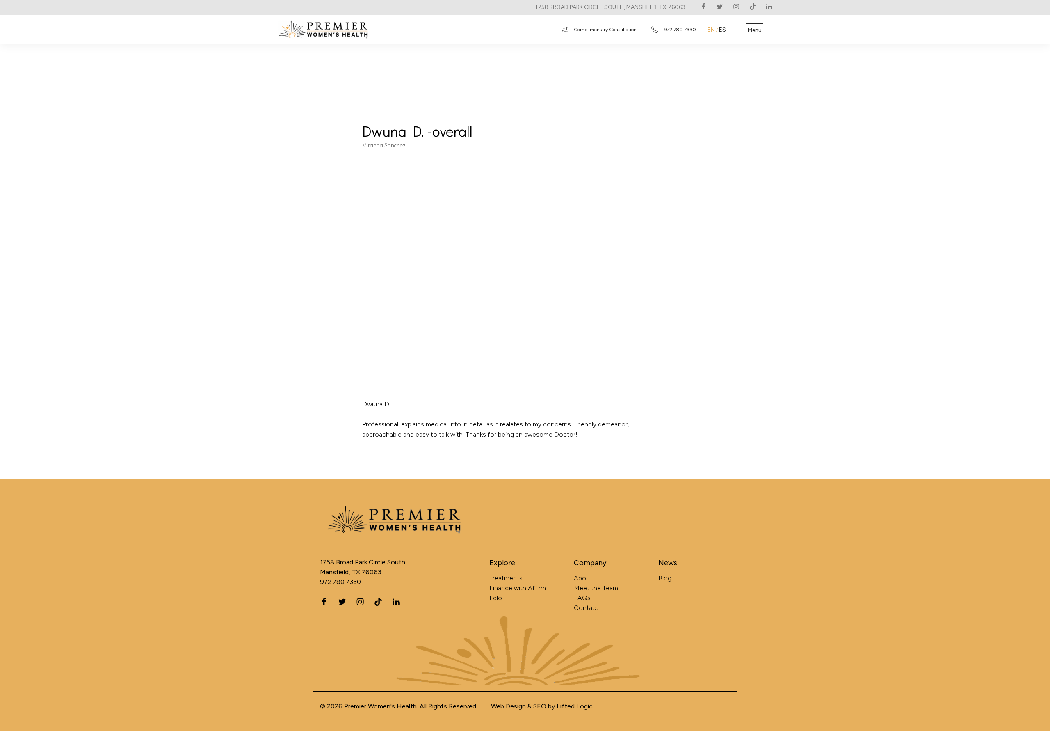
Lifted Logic (575, 706)
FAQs (582, 598)
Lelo (495, 598)
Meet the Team (596, 588)
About (583, 578)
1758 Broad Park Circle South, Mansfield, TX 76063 (610, 7)
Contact (586, 608)
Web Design (508, 706)
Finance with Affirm (517, 588)
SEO (539, 706)
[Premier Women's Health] (371, 530)
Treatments (506, 578)
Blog (664, 578)
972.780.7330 (340, 582)
